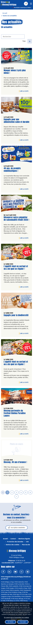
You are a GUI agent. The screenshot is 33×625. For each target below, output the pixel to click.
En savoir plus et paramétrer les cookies (16, 617)
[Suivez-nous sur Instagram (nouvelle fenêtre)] (21, 572)
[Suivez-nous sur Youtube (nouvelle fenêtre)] (15, 572)
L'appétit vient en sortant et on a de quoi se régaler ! (16, 267)
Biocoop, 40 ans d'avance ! (15, 462)
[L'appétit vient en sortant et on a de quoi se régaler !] (16, 253)
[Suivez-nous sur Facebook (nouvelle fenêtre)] (3, 572)
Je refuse (10, 622)
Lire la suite (24, 91)
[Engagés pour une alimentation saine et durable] (16, 106)
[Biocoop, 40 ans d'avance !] (16, 448)
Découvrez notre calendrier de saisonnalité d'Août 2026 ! (16, 218)
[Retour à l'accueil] (5, 2)
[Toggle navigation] (31, 4)
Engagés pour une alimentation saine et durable (16, 120)
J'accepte (23, 622)
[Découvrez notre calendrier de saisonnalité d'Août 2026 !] (16, 204)
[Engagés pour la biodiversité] (16, 302)
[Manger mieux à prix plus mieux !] (16, 57)
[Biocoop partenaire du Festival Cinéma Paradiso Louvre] (16, 397)
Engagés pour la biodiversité (16, 315)
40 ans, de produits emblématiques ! (14, 169)
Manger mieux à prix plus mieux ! (15, 71)
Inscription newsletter (18, 527)
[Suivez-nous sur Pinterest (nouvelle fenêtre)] (27, 572)
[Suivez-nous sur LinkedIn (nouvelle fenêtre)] (9, 572)
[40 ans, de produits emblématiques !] (16, 155)
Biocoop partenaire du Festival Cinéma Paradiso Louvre (15, 413)
